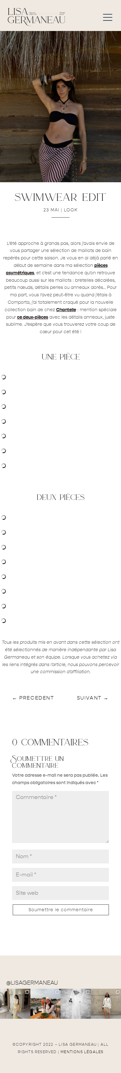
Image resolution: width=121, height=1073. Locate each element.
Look (71, 210)
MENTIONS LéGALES (81, 1052)
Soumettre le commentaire (61, 909)
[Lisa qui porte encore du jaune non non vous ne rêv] (15, 1004)
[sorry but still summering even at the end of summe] (45, 1004)
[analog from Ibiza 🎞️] (75, 1004)
